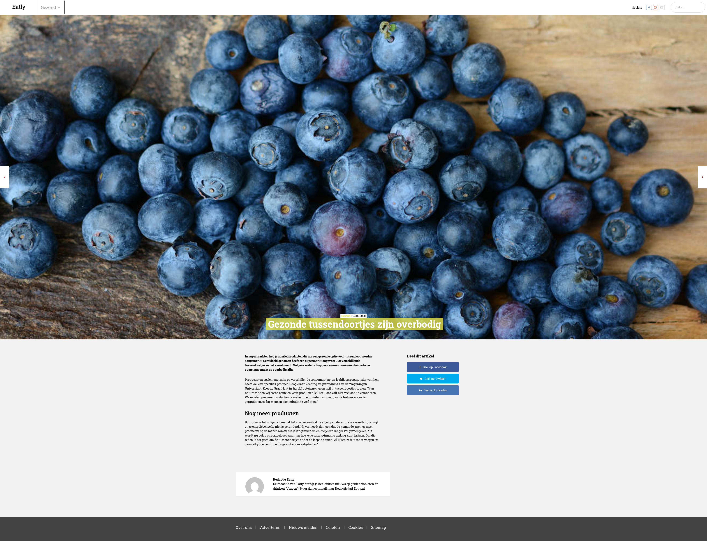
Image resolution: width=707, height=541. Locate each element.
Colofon (333, 527)
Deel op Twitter (435, 379)
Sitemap (378, 527)
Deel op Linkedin (435, 390)
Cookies (355, 527)
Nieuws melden (303, 527)
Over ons (244, 527)
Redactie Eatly (284, 479)
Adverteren (270, 527)
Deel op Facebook (435, 367)
